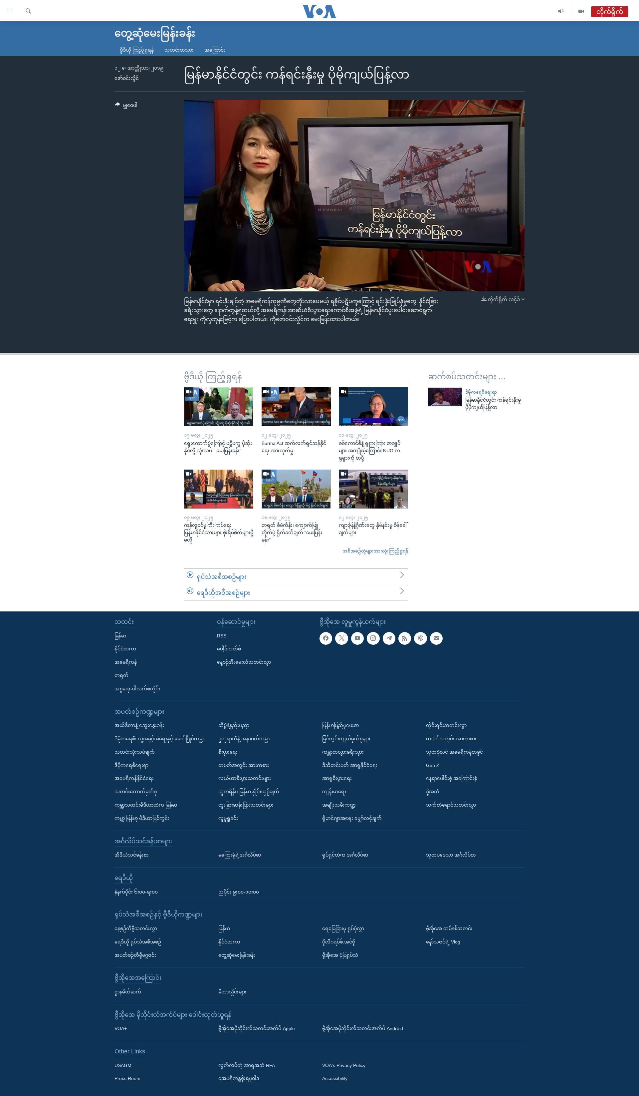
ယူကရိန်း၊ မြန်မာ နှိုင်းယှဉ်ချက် (248, 791)
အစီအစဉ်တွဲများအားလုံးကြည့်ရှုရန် (375, 550)
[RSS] (404, 638)
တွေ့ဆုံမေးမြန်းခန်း (236, 955)
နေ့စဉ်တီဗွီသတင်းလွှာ (135, 928)
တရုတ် (121, 675)
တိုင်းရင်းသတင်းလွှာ (446, 725)
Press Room (127, 1078)
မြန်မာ (120, 635)
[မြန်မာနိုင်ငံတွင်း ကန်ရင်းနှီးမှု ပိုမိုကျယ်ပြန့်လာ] (445, 396)
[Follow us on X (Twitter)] (341, 638)
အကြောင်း (214, 50)
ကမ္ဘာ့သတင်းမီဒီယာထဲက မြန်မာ (145, 805)
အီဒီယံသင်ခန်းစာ (131, 855)
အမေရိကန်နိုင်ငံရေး (134, 778)
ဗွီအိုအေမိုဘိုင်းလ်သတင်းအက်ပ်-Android (362, 1028)
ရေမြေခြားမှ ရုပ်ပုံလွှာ (343, 928)
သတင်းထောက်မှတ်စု (135, 791)
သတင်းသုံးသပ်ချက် (134, 752)
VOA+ (120, 1028)
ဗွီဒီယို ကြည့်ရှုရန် (137, 50)
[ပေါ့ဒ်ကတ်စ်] (420, 638)
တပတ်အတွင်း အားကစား (243, 765)
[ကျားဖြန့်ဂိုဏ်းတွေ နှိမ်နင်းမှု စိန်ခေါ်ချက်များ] (373, 489)
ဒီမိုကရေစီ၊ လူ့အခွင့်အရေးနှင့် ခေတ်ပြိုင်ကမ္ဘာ (159, 738)
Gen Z (432, 765)
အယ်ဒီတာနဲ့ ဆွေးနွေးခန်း (139, 725)
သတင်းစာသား (179, 50)
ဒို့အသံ (432, 791)
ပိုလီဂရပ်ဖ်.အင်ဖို (338, 941)
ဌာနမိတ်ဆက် (127, 991)
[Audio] (561, 11)
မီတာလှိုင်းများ (232, 991)
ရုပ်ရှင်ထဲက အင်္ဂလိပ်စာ (345, 855)
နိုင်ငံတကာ (125, 648)
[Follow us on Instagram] (373, 638)
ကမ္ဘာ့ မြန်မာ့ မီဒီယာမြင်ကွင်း (141, 818)
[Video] (581, 11)
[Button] (126, 106)
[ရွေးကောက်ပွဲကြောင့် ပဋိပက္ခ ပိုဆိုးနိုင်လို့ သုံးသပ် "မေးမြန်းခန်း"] (218, 406)
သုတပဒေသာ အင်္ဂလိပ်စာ (451, 855)
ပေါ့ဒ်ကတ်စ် (229, 648)
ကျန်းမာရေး (334, 791)
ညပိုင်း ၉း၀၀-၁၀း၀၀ (238, 892)
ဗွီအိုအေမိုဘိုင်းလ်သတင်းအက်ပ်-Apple (256, 1028)
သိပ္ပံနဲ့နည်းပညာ (233, 725)
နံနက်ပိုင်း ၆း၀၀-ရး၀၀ (136, 892)
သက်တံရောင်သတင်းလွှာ (451, 805)
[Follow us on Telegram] (389, 638)
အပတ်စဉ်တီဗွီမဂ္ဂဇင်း (135, 955)
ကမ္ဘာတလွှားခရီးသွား (343, 752)
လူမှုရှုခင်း (228, 818)
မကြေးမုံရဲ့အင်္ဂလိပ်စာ (239, 855)
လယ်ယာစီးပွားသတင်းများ (244, 778)
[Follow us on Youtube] (357, 638)
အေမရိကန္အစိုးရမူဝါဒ (238, 1078)
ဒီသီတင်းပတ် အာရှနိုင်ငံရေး (349, 765)
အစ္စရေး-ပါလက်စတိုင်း (137, 688)
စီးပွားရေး (228, 752)
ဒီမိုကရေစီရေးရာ (481, 392)
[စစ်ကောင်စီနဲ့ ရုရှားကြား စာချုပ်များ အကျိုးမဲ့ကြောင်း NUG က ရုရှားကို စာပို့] (373, 406)
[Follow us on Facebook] (326, 638)
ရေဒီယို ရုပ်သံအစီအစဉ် (137, 941)
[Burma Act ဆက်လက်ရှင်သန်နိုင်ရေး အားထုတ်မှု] (296, 406)
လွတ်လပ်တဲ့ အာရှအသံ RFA (246, 1065)
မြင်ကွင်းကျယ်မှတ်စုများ (346, 738)
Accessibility (334, 1078)
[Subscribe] (436, 638)
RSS (221, 635)
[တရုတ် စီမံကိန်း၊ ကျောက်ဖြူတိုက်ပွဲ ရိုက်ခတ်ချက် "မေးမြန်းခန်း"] (296, 489)
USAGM (122, 1065)
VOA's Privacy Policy (343, 1065)
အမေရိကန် (125, 662)
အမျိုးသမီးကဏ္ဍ (339, 805)
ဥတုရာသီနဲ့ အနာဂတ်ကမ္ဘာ (244, 738)
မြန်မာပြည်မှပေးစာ (340, 725)
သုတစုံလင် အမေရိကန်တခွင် (454, 752)
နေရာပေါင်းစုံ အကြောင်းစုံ (451, 778)
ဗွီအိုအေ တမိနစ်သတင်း (449, 928)
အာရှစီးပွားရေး (337, 778)
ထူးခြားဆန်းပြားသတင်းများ (246, 805)
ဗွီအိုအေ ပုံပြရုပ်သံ (340, 955)
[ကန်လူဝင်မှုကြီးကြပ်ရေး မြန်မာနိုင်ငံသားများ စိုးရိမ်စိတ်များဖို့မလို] (218, 489)
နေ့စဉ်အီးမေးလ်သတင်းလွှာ (244, 662)
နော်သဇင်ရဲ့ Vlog (443, 941)
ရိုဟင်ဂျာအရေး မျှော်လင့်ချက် (352, 818)
